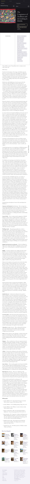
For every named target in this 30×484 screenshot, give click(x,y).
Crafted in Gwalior (7, 449)
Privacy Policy (4, 480)
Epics (26, 48)
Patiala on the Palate (6, 442)
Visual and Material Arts (21, 25)
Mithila (19, 36)
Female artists (20, 48)
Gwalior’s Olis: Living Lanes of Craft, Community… (16, 451)
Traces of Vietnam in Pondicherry (6, 459)
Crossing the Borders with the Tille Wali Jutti (25, 435)
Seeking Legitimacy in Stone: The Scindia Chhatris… (25, 443)
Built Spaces (15, 447)
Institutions (15, 439)
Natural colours (21, 46)
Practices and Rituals (22, 27)
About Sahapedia (4, 470)
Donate (3, 477)
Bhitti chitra (20, 41)
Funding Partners (4, 474)
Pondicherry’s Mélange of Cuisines (24, 450)
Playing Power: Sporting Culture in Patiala (16, 435)
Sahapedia (3, 1)
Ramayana (19, 50)
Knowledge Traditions (24, 461)
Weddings (19, 59)
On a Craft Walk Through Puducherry (16, 459)
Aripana (24, 43)
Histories (15, 438)
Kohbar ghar (20, 57)
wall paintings (20, 39)
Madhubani (24, 36)
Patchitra (19, 43)
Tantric (19, 55)
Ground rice (24, 55)
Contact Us (3, 471)
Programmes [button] (18, 3)
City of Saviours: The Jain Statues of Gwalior (16, 443)
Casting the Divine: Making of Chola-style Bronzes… (25, 459)
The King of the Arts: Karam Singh (7, 435)
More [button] (17, 6)
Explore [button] (2, 3)
